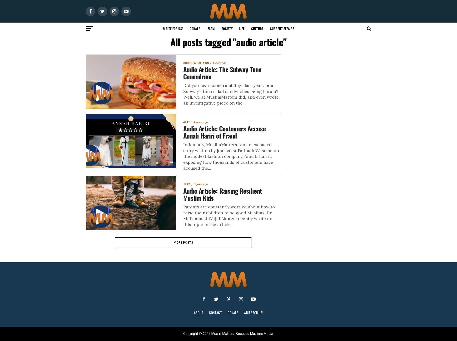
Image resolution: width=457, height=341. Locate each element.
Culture (257, 28)
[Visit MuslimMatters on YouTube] (253, 299)
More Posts (183, 242)
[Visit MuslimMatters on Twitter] (216, 299)
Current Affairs (282, 28)
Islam (211, 28)
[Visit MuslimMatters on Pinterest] (228, 299)
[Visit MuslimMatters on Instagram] (241, 299)
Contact (215, 312)
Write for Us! (173, 28)
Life (241, 28)
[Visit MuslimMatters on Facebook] (204, 299)
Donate (194, 28)
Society (227, 28)
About (198, 312)
